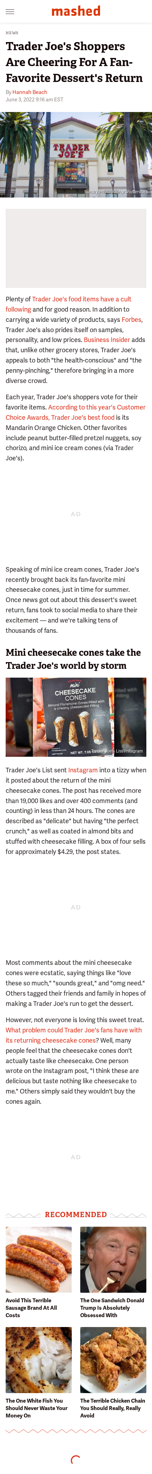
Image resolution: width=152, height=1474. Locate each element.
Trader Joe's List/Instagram (117, 751)
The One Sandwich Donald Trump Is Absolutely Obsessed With (112, 1308)
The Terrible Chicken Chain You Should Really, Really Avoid (112, 1408)
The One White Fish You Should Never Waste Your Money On (37, 1408)
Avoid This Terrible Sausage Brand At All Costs (31, 1308)
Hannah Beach (29, 92)
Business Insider (107, 340)
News (12, 33)
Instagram (83, 770)
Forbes (131, 320)
